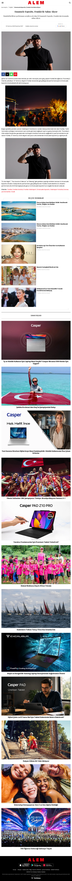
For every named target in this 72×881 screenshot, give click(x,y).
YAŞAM (11, 7)
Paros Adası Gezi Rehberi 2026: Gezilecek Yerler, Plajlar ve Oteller (20, 202)
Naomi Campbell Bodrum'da (10, 267)
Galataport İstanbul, (57, 189)
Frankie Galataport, (30, 189)
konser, (66, 189)
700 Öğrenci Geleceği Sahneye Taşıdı (36, 809)
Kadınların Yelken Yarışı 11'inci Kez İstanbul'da (36, 590)
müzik (13, 192)
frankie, (9, 189)
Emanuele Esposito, (43, 189)
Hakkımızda (25, 869)
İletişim (20, 869)
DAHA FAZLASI (36, 315)
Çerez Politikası (46, 869)
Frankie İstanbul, (18, 189)
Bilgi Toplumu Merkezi (35, 869)
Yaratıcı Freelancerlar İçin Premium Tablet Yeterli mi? (36, 502)
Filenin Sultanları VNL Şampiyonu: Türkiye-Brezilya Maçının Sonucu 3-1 (36, 458)
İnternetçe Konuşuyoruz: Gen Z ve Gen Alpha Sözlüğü (36, 765)
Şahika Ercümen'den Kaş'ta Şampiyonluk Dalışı (36, 367)
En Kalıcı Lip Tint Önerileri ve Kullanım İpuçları (14, 245)
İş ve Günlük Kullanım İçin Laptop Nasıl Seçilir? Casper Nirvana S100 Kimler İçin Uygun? (36, 322)
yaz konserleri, (6, 192)
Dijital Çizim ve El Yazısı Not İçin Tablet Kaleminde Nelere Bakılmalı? (36, 677)
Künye (14, 869)
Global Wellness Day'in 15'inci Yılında (36, 546)
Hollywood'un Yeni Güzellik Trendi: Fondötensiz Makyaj (17, 288)
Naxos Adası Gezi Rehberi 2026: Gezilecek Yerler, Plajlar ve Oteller (21, 224)
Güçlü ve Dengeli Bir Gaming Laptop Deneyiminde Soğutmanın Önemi (36, 634)
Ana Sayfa (4, 7)
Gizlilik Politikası (55, 869)
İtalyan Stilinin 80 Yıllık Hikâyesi (36, 721)
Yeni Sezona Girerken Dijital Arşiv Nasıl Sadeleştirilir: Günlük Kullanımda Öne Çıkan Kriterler (36, 411)
